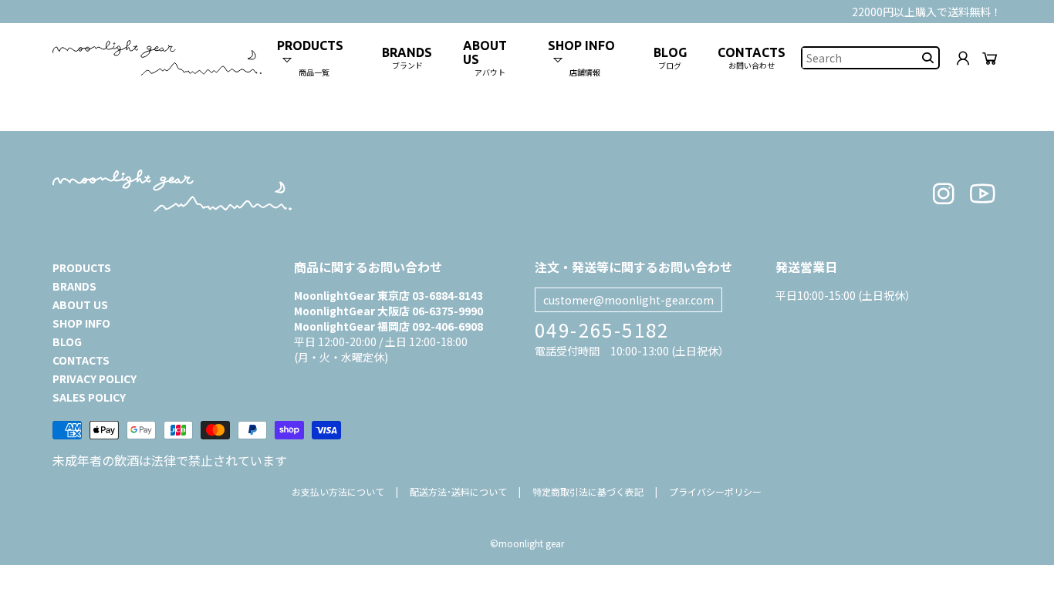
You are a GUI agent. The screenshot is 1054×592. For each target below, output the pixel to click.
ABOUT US (80, 304)
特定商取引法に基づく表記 (588, 491)
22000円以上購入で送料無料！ (927, 11)
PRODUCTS (81, 267)
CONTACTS (81, 360)
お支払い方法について (338, 491)
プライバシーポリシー (715, 491)
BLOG (67, 341)
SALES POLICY (89, 397)
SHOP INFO (81, 323)
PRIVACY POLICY (94, 378)
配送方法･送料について (458, 491)
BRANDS (74, 286)
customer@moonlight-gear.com (628, 300)
